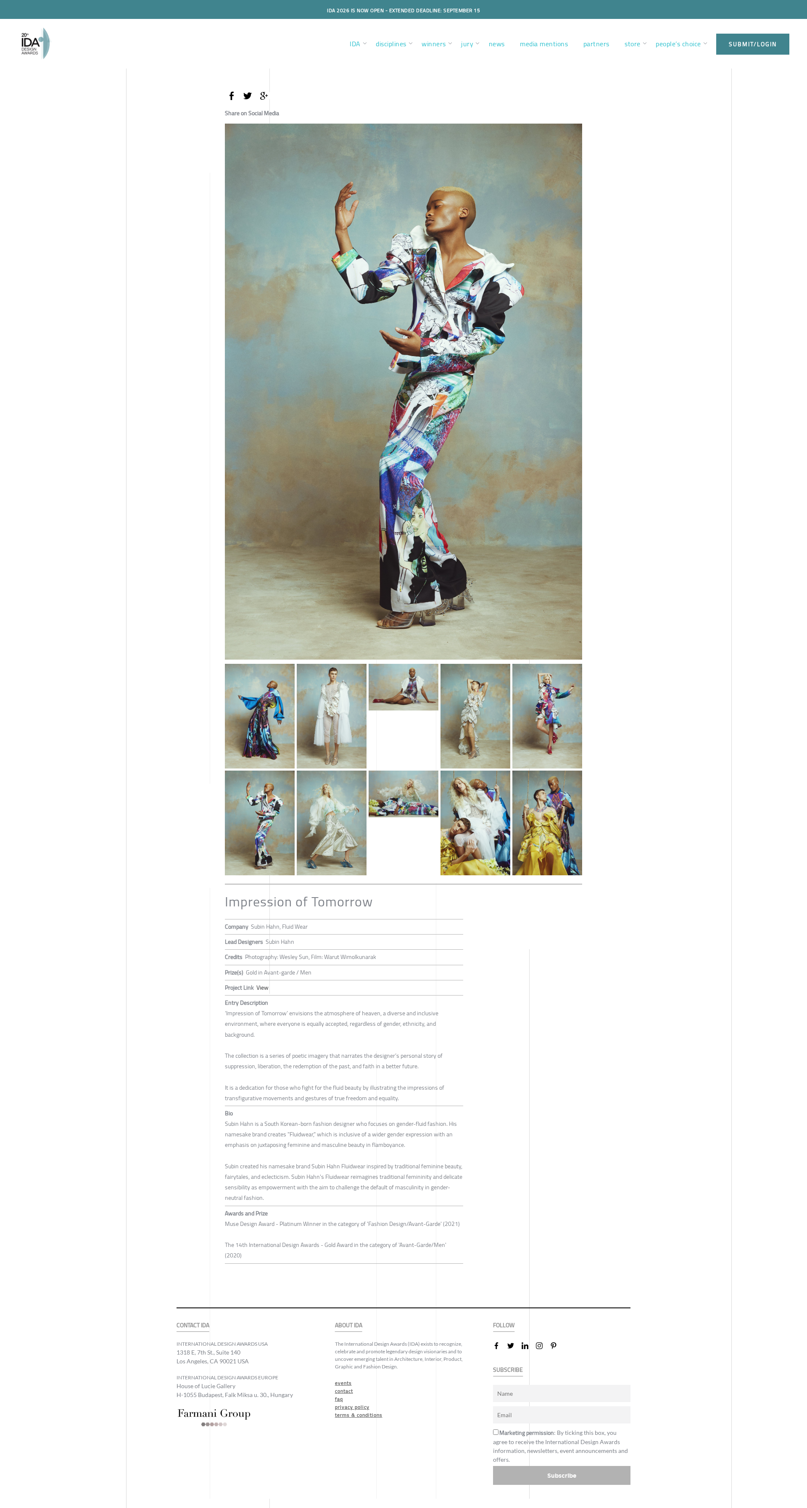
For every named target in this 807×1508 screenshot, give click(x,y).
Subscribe (562, 1475)
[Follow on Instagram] (542, 1345)
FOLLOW (503, 1325)
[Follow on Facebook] (499, 1345)
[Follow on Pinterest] (557, 1345)
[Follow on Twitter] (514, 1345)
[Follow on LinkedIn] (528, 1345)
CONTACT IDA (193, 1325)
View (262, 987)
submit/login (753, 44)
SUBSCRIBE (508, 1369)
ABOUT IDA (348, 1325)
